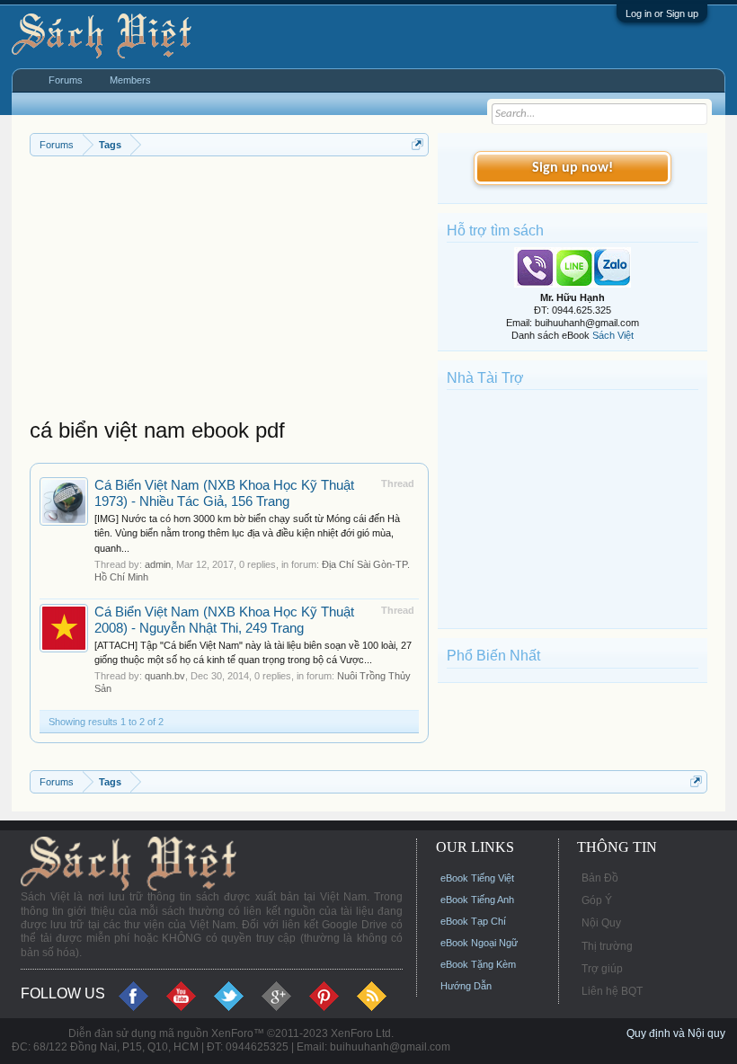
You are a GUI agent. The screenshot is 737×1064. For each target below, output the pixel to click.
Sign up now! (572, 168)
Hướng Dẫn (466, 985)
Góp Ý (597, 900)
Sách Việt (613, 335)
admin (158, 564)
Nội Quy (601, 923)
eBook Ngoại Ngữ (479, 942)
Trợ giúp (602, 968)
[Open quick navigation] (417, 144)
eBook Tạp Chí (473, 921)
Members (130, 80)
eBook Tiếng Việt (477, 878)
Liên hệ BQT (612, 991)
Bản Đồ (600, 878)
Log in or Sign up (662, 13)
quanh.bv (165, 675)
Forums (66, 80)
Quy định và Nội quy (675, 1033)
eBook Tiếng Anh (477, 899)
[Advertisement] (229, 291)
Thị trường (607, 946)
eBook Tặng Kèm (478, 964)
